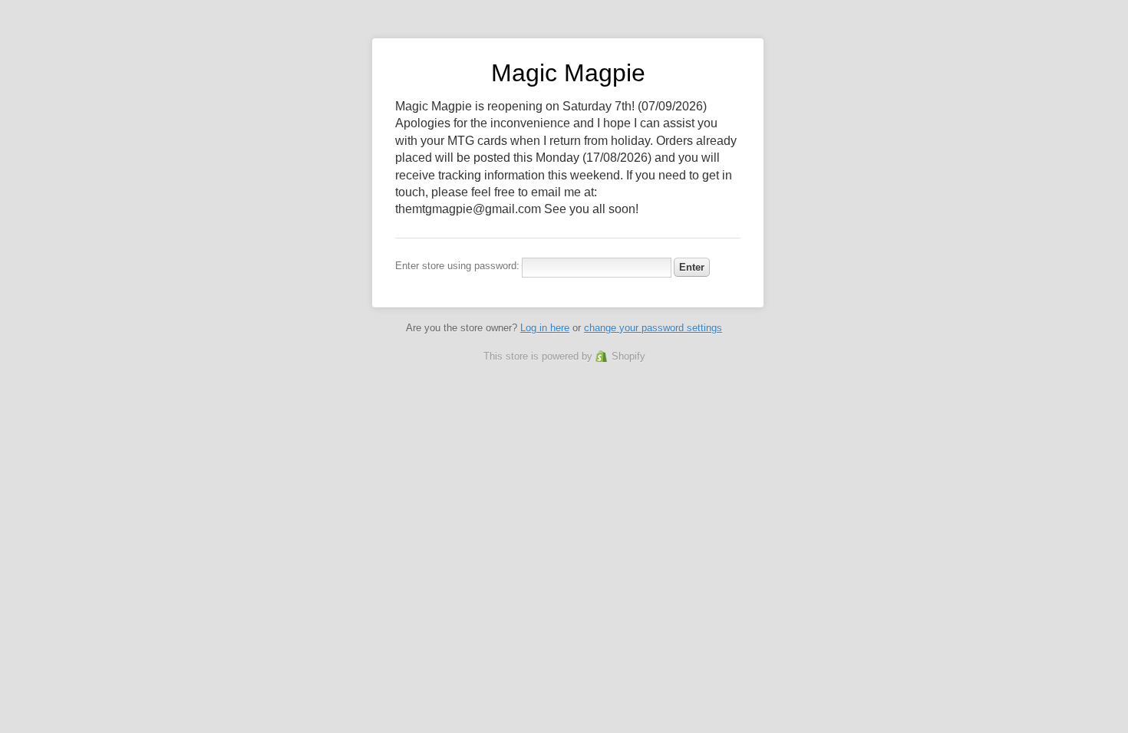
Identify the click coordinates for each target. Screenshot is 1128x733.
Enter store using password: (457, 265)
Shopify (628, 356)
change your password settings (653, 328)
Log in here (544, 328)
